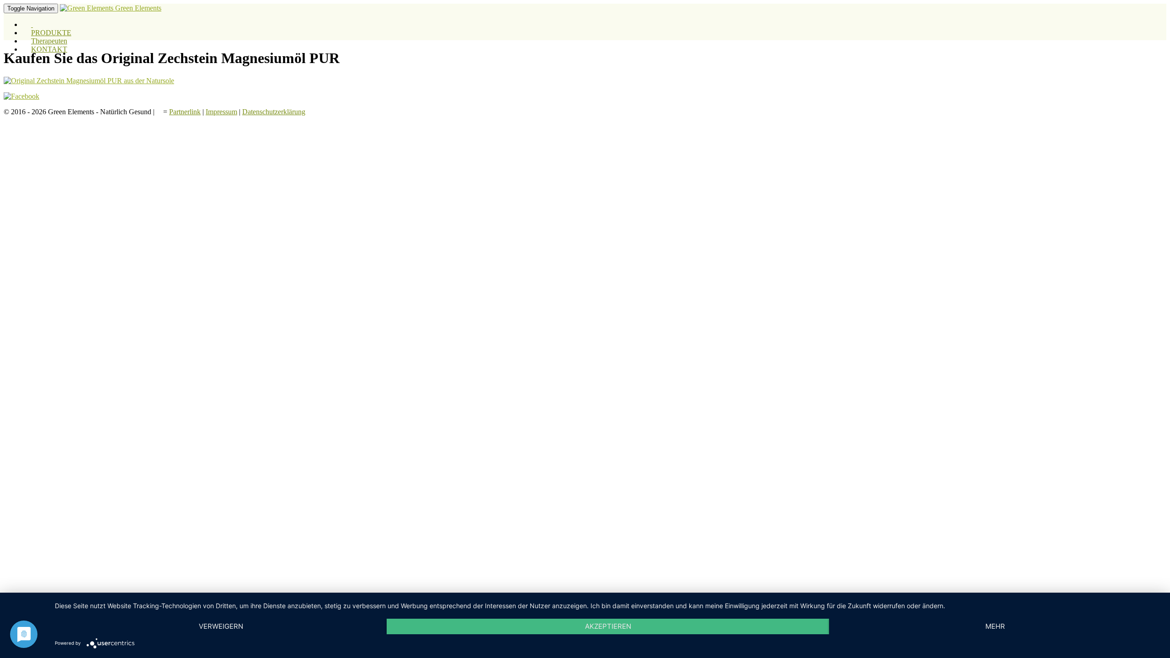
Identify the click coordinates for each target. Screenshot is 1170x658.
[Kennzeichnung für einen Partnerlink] (159, 112)
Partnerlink (185, 112)
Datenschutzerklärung (273, 112)
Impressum (221, 112)
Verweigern (221, 626)
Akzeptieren (608, 626)
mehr (995, 626)
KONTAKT (49, 49)
